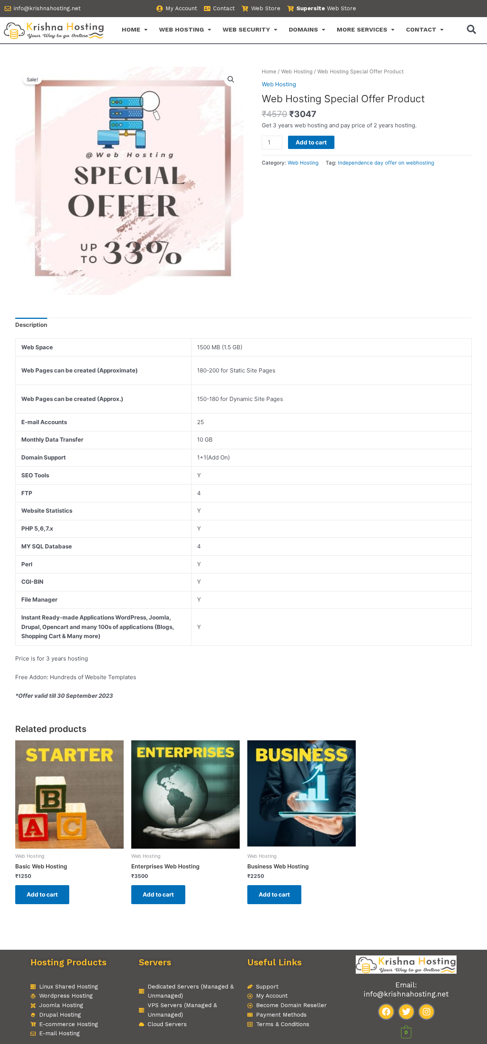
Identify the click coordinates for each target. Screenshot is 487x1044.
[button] (134, 29)
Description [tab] (31, 324)
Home (269, 71)
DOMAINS (303, 29)
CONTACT (421, 29)
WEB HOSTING (181, 29)
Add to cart (311, 142)
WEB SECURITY (246, 29)
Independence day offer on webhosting (386, 163)
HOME (131, 29)
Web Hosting (296, 71)
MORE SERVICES (362, 29)
